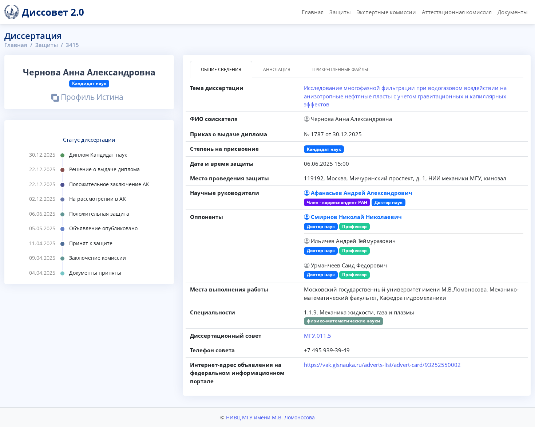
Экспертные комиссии (386, 12)
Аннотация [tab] (276, 69)
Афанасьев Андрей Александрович (361, 192)
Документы (513, 12)
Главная (313, 12)
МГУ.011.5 (317, 335)
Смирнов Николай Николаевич (356, 216)
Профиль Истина (91, 98)
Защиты (340, 12)
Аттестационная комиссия (457, 12)
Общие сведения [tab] (221, 69)
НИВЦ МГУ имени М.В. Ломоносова (270, 417)
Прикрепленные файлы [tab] (340, 69)
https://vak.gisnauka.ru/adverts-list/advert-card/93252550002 (382, 364)
